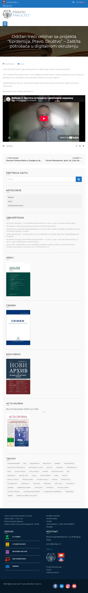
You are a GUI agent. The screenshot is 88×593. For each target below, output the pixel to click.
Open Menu (5, 23)
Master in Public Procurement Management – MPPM (21, 524)
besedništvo (35, 463)
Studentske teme (15, 205)
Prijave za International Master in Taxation (18, 516)
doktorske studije (36, 467)
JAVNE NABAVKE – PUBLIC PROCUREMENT (60, 524)
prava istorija (13, 479)
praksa (55, 479)
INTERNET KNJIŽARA (53, 516)
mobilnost (11, 475)
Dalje (48, 549)
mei (68, 471)
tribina (10, 496)
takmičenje (69, 492)
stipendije (50, 488)
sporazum (38, 488)
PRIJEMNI (49, 527)
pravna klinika (27, 479)
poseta (64, 475)
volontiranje (69, 463)
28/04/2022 (10, 64)
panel (56, 475)
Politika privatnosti (52, 572)
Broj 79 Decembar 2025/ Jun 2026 (22, 409)
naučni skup (23, 475)
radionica (47, 483)
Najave (11, 197)
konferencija (71, 467)
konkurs (59, 467)
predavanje (65, 479)
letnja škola (34, 471)
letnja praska (20, 471)
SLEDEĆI (64, 159)
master (45, 471)
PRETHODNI (24, 159)
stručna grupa (63, 488)
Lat (81, 2)
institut (9, 146)
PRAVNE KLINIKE (51, 519)
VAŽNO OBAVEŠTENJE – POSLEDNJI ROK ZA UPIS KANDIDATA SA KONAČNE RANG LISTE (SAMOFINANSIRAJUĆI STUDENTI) (42, 235)
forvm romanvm (13, 463)
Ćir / (78, 2)
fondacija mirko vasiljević (26, 496)
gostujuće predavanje (16, 467)
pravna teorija (43, 479)
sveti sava (58, 483)
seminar (10, 488)
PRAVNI (21, 13)
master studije (57, 471)
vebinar (57, 463)
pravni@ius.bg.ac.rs (53, 544)
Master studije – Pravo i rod (13, 519)
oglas (34, 475)
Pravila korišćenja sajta (54, 567)
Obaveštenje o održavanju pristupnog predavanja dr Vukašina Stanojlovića (31, 226)
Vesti (23, 64)
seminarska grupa (24, 488)
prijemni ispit (12, 483)
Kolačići (49, 570)
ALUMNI (48, 521)
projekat (36, 483)
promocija (25, 483)
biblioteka (47, 463)
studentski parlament (31, 492)
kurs (9, 471)
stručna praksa (13, 492)
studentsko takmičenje (53, 492)
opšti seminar (45, 475)
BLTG (25, 463)
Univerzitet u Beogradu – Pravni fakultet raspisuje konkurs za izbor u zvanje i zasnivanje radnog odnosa (41, 223)
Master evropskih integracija (13, 521)
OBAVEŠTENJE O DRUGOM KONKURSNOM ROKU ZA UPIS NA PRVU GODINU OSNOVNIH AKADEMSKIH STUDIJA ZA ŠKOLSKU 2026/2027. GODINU (43, 230)
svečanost (70, 483)
